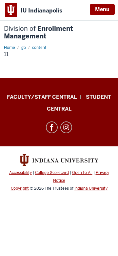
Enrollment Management (38, 32)
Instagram (66, 127)
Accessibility (20, 172)
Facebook (52, 127)
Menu (102, 9)
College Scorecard (52, 172)
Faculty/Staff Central (42, 97)
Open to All (82, 172)
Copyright (20, 188)
